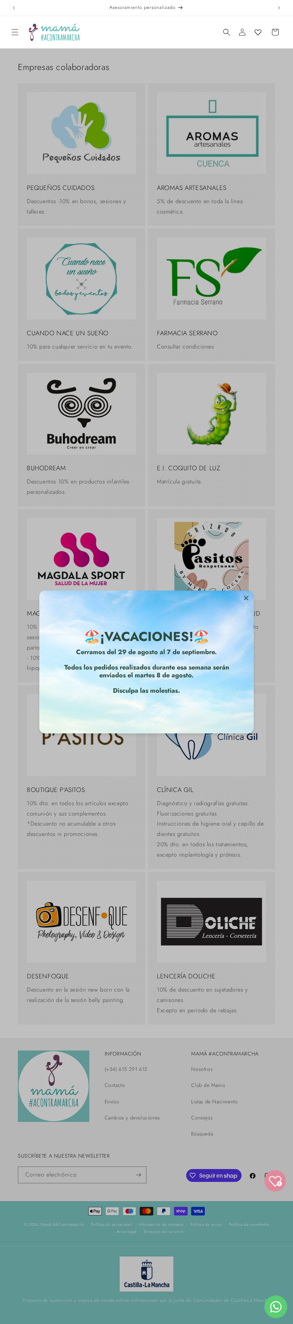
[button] (15, 32)
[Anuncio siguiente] (279, 8)
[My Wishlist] (258, 32)
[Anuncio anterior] (14, 8)
